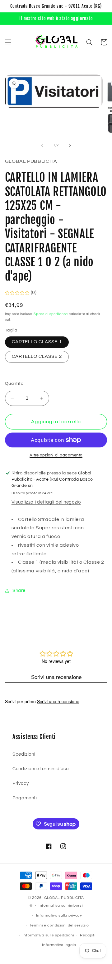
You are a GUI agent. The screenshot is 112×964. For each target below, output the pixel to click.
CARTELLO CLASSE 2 (37, 356)
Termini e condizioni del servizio (59, 925)
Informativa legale (59, 945)
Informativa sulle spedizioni (48, 935)
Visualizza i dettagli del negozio (46, 502)
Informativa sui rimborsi (61, 905)
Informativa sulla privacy (59, 915)
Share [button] (19, 590)
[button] (8, 42)
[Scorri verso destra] (70, 145)
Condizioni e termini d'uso (40, 768)
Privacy (20, 783)
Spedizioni (23, 754)
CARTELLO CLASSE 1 (37, 342)
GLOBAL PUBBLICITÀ (64, 898)
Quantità (14, 383)
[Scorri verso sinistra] (42, 145)
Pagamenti (24, 798)
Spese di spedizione (51, 314)
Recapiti (88, 935)
